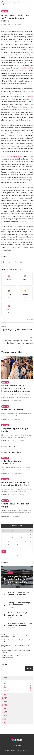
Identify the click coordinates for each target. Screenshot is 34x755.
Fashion (4, 11)
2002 (4, 722)
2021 (4, 708)
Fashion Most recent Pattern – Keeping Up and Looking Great (15, 483)
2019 (4, 715)
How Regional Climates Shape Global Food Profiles (19, 604)
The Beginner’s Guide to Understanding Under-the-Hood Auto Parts (18, 579)
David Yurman (6, 229)
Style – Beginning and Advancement (16, 329)
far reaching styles (25, 68)
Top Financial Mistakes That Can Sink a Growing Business (20, 624)
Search (4, 664)
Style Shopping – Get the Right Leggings (15, 505)
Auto (10, 573)
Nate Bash (6, 401)
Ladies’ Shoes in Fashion (12, 410)
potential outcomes (24, 29)
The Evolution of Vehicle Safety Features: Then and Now (19, 593)
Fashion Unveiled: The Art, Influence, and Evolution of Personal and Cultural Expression (16, 388)
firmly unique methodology (12, 156)
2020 (4, 712)
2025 (4, 694)
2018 (4, 719)
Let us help (17, 745)
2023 (4, 701)
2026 (4, 677)
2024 (4, 698)
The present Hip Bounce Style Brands (14, 429)
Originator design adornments (18, 161)
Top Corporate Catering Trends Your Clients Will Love (19, 614)
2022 (4, 705)
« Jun (16, 556)
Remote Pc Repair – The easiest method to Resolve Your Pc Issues (18, 341)
